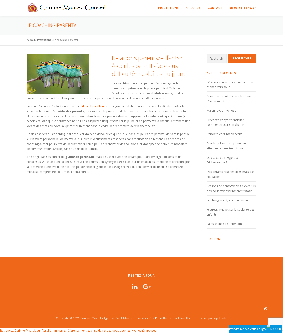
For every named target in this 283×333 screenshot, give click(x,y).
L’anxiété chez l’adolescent (224, 134)
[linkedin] (135, 286)
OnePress (155, 318)
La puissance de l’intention (224, 224)
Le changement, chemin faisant (228, 200)
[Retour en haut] (265, 308)
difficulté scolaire (93, 106)
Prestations (168, 7)
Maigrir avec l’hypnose (221, 110)
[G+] (147, 286)
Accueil (31, 40)
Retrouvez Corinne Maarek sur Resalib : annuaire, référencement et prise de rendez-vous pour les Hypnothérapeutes (78, 330)
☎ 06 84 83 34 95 (243, 7)
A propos (193, 7)
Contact (215, 7)
